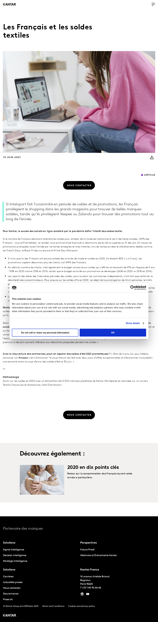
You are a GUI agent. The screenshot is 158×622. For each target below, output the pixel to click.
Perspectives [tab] (88, 543)
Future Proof (87, 550)
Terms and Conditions (53, 606)
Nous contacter (12, 588)
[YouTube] (82, 594)
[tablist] (79, 569)
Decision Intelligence (14, 555)
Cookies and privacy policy (81, 606)
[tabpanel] (40, 555)
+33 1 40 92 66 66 (91, 588)
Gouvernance (11, 594)
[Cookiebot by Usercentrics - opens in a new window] (132, 287)
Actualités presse (13, 582)
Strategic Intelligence (15, 561)
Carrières (8, 576)
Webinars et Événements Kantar (98, 555)
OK (113, 332)
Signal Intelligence (13, 550)
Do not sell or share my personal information (45, 332)
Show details (133, 323)
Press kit (7, 599)
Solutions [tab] (9, 543)
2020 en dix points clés (93, 467)
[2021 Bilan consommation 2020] (42, 480)
